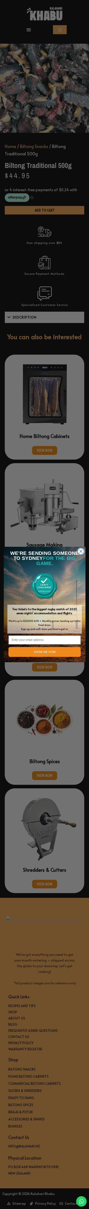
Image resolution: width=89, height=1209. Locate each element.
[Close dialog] (81, 551)
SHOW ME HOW (44, 651)
